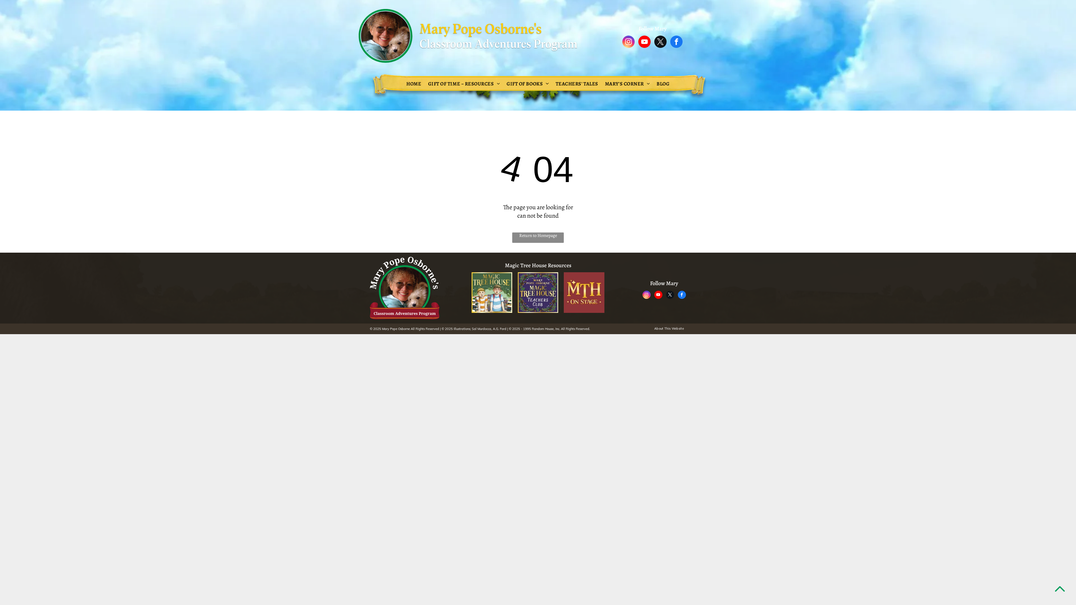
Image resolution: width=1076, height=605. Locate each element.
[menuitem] (414, 83)
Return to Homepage (538, 235)
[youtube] (644, 42)
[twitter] (660, 42)
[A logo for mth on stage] (584, 292)
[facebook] (676, 42)
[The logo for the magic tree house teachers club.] (538, 292)
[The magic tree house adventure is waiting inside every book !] (492, 292)
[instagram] (628, 42)
